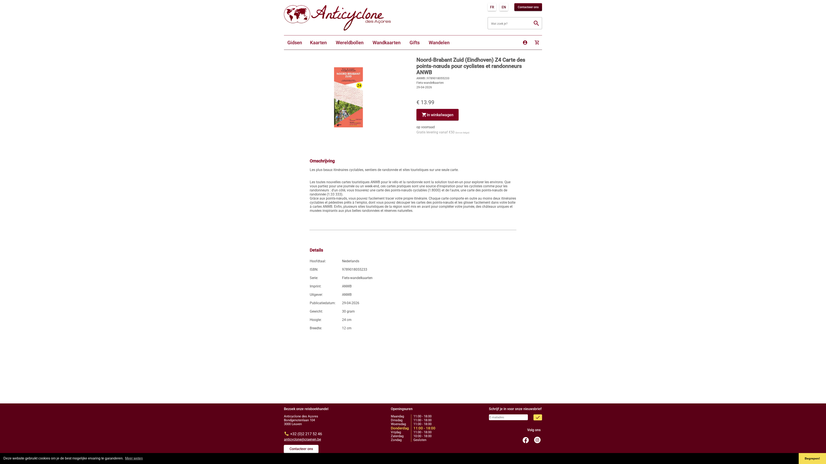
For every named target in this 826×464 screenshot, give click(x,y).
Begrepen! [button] (812, 458)
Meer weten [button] (134, 458)
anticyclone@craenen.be (302, 439)
